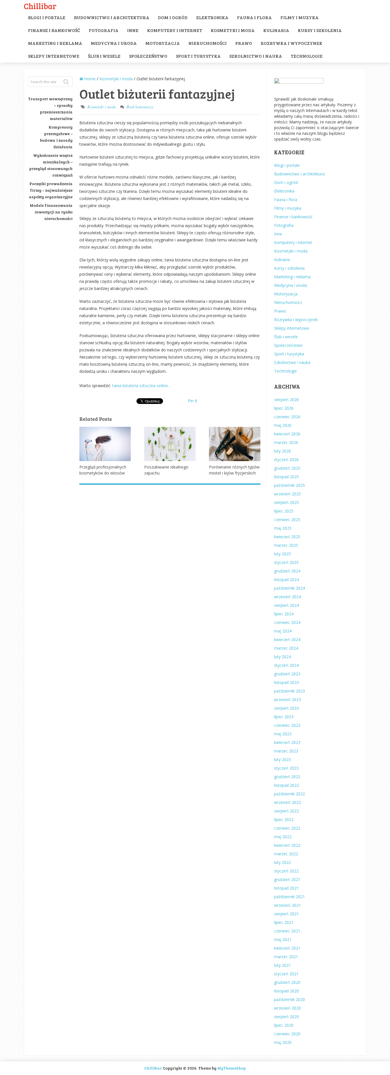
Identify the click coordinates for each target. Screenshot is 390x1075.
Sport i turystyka (198, 56)
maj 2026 (283, 425)
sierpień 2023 (286, 708)
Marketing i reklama (55, 43)
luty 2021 (282, 965)
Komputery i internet (174, 30)
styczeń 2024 (286, 665)
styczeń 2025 (286, 562)
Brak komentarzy (139, 106)
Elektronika (212, 17)
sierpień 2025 (286, 502)
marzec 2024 (286, 648)
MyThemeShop (231, 1068)
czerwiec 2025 (287, 519)
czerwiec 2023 (287, 725)
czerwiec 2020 (287, 1033)
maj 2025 (283, 528)
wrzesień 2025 (287, 494)
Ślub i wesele (104, 56)
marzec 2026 (286, 442)
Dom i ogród (173, 17)
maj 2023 (283, 733)
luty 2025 (282, 553)
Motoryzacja (162, 43)
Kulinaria (276, 30)
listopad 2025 (286, 476)
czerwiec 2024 (287, 622)
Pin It (192, 400)
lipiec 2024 (283, 613)
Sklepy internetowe (53, 56)
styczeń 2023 (286, 768)
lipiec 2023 (283, 716)
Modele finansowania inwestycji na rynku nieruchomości (51, 212)
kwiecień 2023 (287, 742)
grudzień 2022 (287, 776)
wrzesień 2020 (287, 1008)
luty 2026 (282, 451)
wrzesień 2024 (287, 596)
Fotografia (103, 30)
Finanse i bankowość (54, 30)
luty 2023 (282, 759)
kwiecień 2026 (287, 434)
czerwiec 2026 (287, 416)
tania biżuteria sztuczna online (140, 385)
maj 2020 (283, 1042)
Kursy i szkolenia (320, 30)
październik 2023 (289, 691)
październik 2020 (289, 999)
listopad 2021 (286, 888)
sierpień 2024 (286, 605)
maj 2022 (283, 836)
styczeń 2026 (286, 459)
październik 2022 (289, 793)
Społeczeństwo (148, 56)
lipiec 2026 (283, 408)
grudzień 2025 (287, 468)
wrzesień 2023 (287, 699)
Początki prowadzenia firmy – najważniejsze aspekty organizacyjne (51, 190)
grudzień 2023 (287, 673)
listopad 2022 (286, 785)
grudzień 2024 (287, 571)
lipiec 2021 (283, 922)
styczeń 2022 (286, 871)
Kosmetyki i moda (233, 30)
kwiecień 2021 (287, 948)
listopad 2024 (286, 579)
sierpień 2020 (286, 1016)
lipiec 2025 (283, 511)
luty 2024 (282, 656)
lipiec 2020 (283, 1025)
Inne (132, 30)
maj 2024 (283, 631)
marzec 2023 (286, 751)
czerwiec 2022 (287, 828)
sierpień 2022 (286, 811)
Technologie (307, 56)
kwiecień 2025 (287, 536)
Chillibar (40, 6)
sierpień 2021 (286, 913)
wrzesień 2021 (287, 905)
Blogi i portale (46, 17)
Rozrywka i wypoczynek (291, 43)
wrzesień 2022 (287, 802)
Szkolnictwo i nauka (255, 56)
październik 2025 (289, 485)
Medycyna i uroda (114, 43)
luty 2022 (282, 862)
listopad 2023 (286, 682)
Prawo (243, 43)
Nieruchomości (207, 43)
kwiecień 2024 (287, 639)
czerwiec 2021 (287, 931)
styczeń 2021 (286, 973)
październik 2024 (289, 588)
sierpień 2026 (286, 399)
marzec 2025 (286, 545)
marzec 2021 (286, 956)
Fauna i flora (254, 17)
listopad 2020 (286, 991)
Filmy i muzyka (299, 17)
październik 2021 (289, 896)
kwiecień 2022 (287, 845)
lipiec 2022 (283, 819)
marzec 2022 (286, 853)
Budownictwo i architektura (111, 17)
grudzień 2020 (287, 982)
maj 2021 (283, 939)
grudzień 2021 (287, 879)
